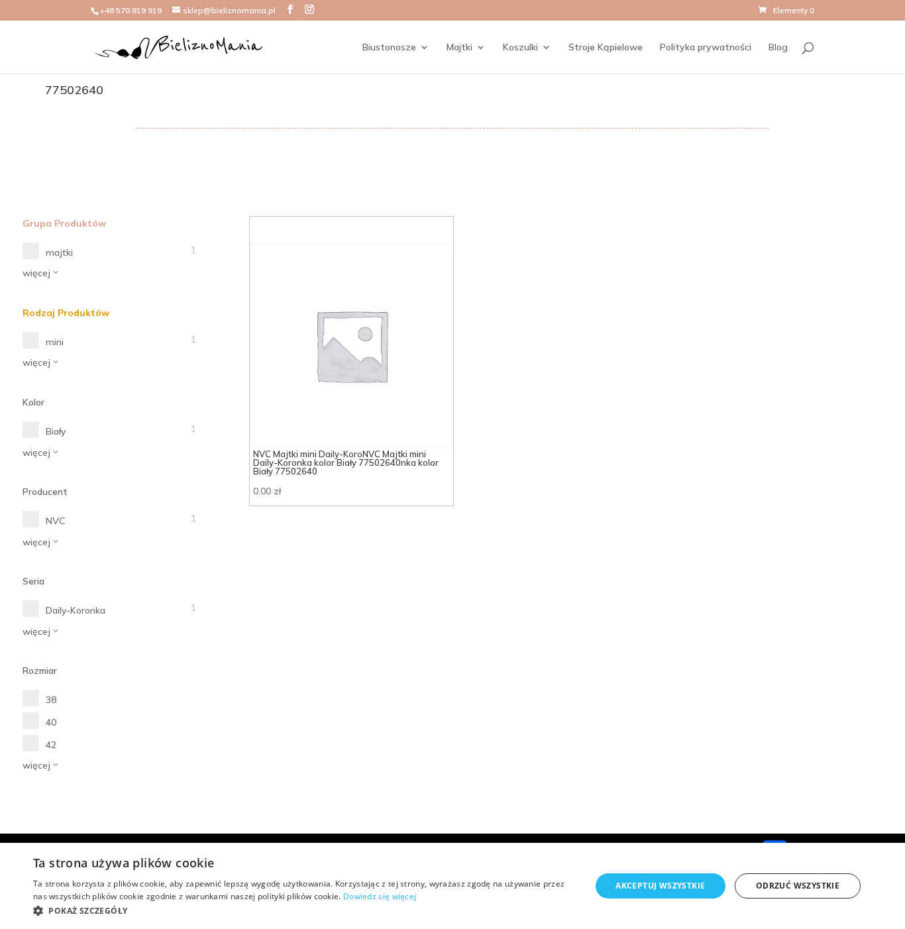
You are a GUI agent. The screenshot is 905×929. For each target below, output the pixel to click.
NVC (55, 521)
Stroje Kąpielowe (605, 47)
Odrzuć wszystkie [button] (797, 885)
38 (51, 700)
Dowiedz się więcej (379, 896)
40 (51, 722)
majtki (59, 252)
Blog (778, 47)
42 (51, 745)
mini (55, 342)
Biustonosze (389, 47)
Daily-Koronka (75, 610)
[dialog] (452, 886)
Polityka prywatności (705, 47)
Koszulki (520, 47)
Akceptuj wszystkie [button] (660, 885)
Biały (56, 431)
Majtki (459, 47)
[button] (303, 911)
